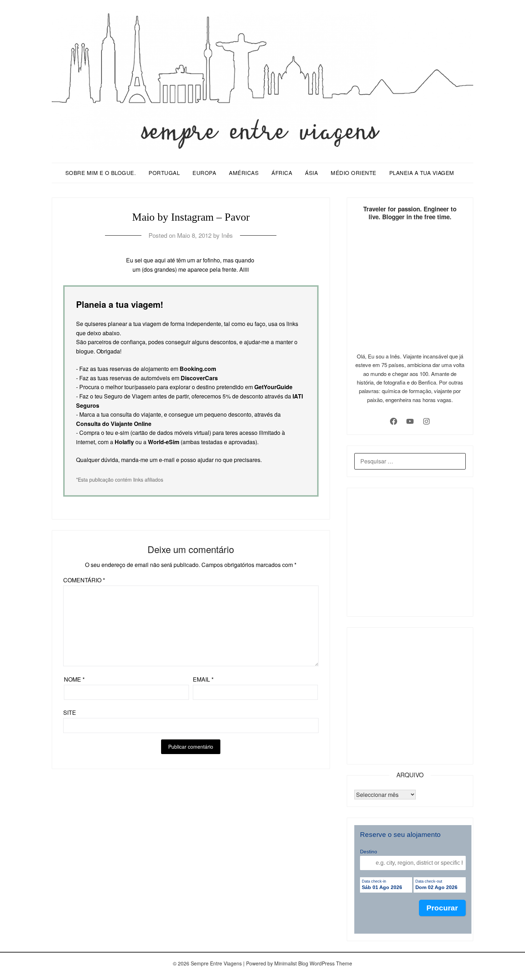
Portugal (164, 172)
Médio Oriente (353, 172)
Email (203, 679)
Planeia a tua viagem (421, 172)
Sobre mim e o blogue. (100, 172)
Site (69, 712)
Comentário (84, 580)
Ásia (311, 172)
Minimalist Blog (291, 963)
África (281, 172)
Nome (74, 679)
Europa (204, 172)
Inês (227, 235)
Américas (244, 172)
